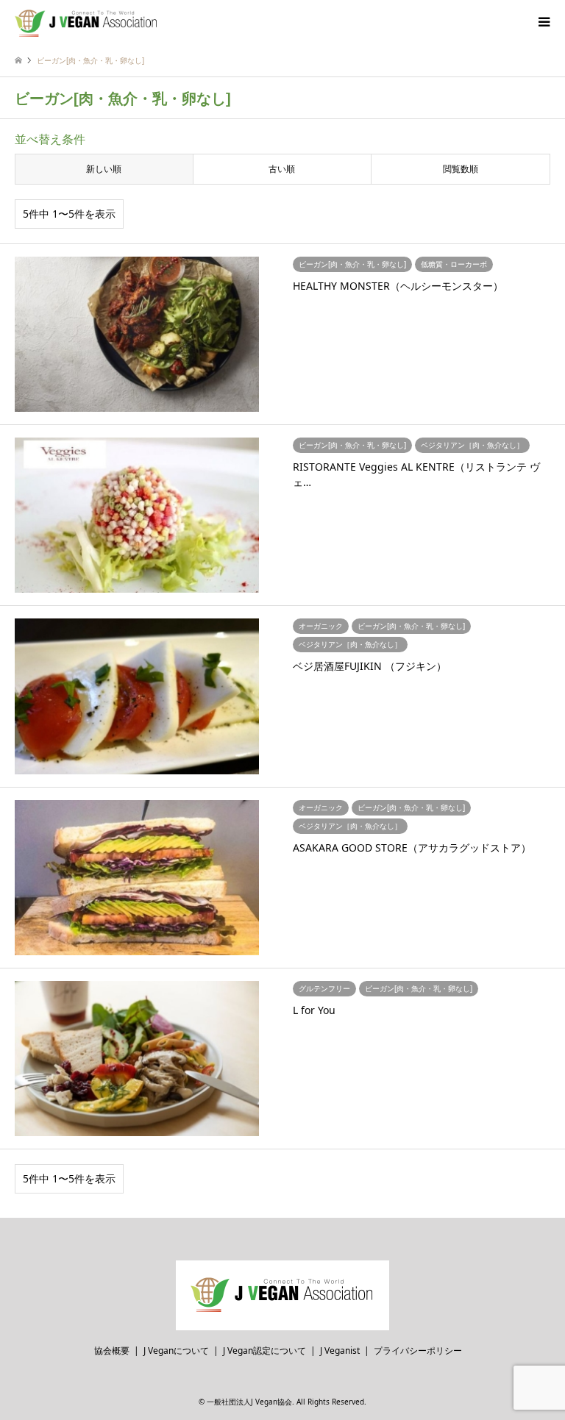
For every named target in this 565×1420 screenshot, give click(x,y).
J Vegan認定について (264, 1350)
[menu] (543, 22)
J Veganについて (176, 1350)
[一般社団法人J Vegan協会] (86, 21)
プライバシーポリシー (418, 1350)
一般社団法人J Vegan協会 (249, 1401)
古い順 (282, 169)
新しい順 (103, 169)
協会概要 (111, 1350)
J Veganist (340, 1350)
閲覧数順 (460, 169)
